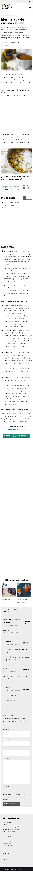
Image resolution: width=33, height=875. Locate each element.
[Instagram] (6, 854)
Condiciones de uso (8, 862)
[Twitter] (9, 854)
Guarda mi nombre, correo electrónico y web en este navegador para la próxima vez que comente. (16, 796)
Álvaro (5, 42)
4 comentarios (5, 45)
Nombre (6, 730)
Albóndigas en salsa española (11, 827)
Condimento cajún (8, 845)
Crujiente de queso (8, 841)
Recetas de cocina (9, 15)
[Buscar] (30, 1)
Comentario (6, 758)
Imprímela (9, 436)
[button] (8, 430)
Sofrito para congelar (8, 848)
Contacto (5, 864)
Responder (26, 643)
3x (30, 198)
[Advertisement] (16, 115)
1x (24, 198)
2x (27, 198)
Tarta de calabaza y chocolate (11, 829)
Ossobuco (6, 824)
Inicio (2, 15)
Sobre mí (5, 860)
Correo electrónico (8, 739)
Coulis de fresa (7, 843)
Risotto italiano (7, 822)
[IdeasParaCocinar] (7, 7)
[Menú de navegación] (30, 7)
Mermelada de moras (9, 831)
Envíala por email (22, 436)
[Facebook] (4, 854)
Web (4, 749)
